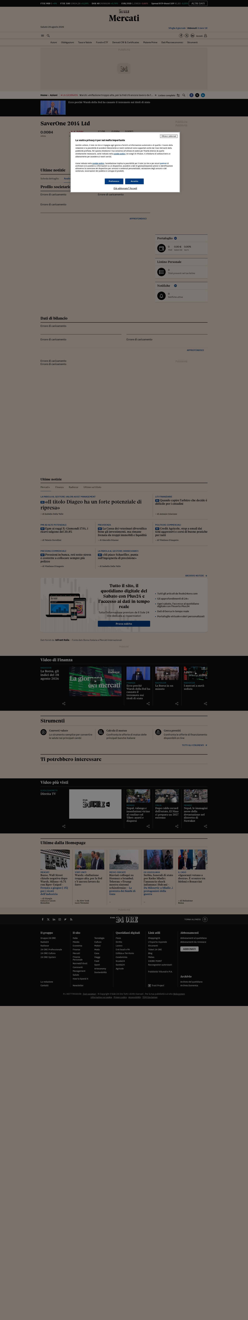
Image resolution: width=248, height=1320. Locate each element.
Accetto (134, 181)
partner (163, 163)
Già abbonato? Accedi (125, 188)
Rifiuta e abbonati (169, 136)
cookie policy (119, 154)
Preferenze (114, 181)
